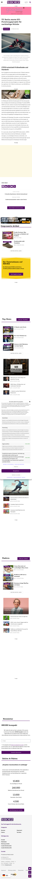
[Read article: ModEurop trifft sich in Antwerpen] (8, 577)
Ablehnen (16, 466)
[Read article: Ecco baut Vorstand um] (8, 338)
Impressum (23, 477)
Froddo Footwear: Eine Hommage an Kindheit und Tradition (21, 234)
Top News (7, 327)
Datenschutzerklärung (17, 477)
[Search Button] (30, 2)
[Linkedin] (6, 186)
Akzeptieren (16, 471)
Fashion (7, 566)
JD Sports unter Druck (20, 327)
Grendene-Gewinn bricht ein (17, 504)
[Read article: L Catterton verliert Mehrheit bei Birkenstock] (6, 392)
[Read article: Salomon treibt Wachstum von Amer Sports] (8, 347)
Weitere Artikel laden (16, 250)
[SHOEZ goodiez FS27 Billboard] (16, 10)
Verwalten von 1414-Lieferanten (8, 464)
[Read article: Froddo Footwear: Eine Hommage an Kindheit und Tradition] (7, 235)
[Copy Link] (14, 186)
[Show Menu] (2, 2)
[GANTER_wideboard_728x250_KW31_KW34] (16, 94)
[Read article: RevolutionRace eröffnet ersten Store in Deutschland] (6, 499)
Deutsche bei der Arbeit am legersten (19, 616)
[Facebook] (3, 186)
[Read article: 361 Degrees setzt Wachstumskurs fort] (16, 488)
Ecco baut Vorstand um (20, 335)
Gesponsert (7, 232)
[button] (30, 401)
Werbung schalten (5, 843)
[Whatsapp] (8, 186)
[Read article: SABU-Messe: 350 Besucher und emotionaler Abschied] (6, 385)
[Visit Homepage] (13, 2)
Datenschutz (21, 870)
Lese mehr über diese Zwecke (19, 464)
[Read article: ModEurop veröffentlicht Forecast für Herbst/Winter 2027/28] (6, 630)
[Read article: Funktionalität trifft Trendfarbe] (7, 244)
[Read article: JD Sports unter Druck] (8, 330)
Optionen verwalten (16, 475)
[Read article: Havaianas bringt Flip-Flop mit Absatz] (8, 586)
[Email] (11, 186)
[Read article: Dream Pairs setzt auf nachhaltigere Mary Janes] (8, 569)
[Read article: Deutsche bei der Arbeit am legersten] (6, 618)
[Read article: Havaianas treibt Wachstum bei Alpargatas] (6, 511)
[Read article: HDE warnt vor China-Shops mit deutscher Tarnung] (6, 379)
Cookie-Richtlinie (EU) (6, 845)
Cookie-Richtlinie (10, 477)
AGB (27, 870)
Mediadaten (4, 841)
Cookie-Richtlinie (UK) (6, 847)
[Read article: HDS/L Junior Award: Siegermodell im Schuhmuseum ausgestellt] (6, 624)
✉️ (30, 868)
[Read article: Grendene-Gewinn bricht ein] (6, 506)
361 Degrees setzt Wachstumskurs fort (12, 491)
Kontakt (3, 839)
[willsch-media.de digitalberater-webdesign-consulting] (16, 220)
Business (6, 29)
